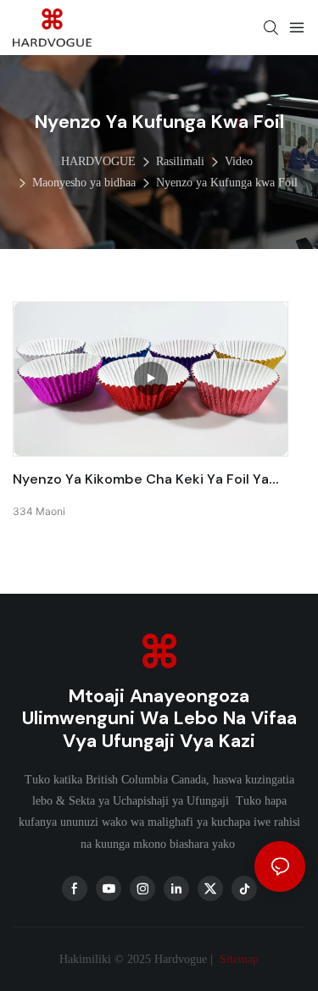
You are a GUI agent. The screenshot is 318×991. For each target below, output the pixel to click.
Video (239, 161)
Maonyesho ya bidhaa (84, 182)
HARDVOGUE (98, 161)
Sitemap (237, 959)
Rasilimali (180, 161)
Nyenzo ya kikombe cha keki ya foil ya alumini (141, 480)
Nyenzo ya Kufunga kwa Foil (227, 182)
